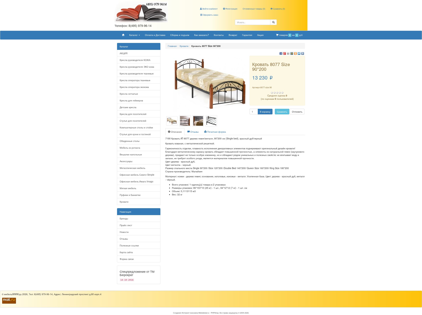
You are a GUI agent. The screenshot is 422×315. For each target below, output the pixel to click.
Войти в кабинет (210, 8)
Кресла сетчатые (129, 93)
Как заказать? (201, 35)
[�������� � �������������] (295, 53)
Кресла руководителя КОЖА (135, 60)
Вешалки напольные (131, 154)
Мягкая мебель (128, 188)
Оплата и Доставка (155, 35)
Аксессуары (126, 161)
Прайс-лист (126, 225)
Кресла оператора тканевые (135, 80)
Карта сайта (126, 252)
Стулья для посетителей (133, 120)
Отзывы (124, 238)
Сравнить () (278, 8)
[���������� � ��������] (302, 53)
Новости (124, 232)
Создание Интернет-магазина (185, 312)
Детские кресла (128, 107)
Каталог (133, 35)
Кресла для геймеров (131, 100)
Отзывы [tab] (194, 131)
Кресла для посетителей (133, 114)
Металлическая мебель (132, 168)
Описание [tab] (176, 131)
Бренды (124, 218)
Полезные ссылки (129, 245)
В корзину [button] (265, 111)
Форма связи (127, 259)
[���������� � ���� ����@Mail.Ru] (291, 53)
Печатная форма (216, 131)
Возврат (233, 35)
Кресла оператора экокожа (134, 87)
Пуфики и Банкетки (130, 195)
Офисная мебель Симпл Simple (137, 174)
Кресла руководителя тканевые (137, 73)
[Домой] (123, 35)
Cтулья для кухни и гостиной (135, 134)
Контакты (219, 35)
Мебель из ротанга (130, 147)
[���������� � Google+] (284, 53)
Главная (172, 46)
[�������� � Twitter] (299, 53)
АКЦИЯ (123, 53)
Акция (260, 35)
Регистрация (231, 8)
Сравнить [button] (282, 111)
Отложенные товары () (254, 8)
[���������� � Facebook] (281, 53)
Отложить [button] (297, 111)
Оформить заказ (210, 14)
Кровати (124, 201)
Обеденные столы (129, 141)
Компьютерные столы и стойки (136, 127)
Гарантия (247, 35)
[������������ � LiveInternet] (288, 53)
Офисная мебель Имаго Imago (136, 181)
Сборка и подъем (179, 35)
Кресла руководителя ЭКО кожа (137, 66)
